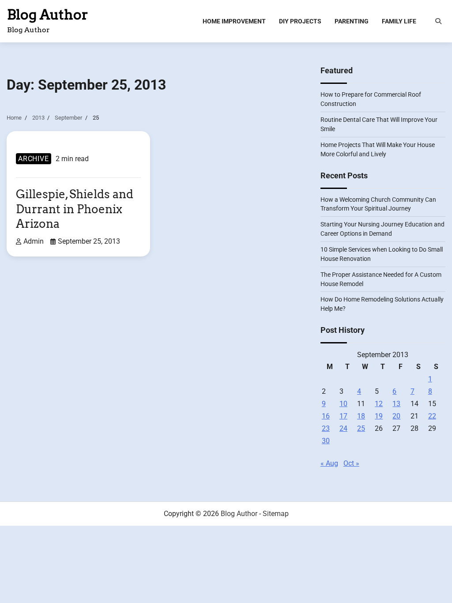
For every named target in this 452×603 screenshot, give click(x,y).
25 (361, 428)
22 (432, 416)
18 (361, 416)
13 (396, 403)
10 (343, 403)
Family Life (399, 21)
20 (396, 416)
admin (33, 241)
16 (326, 416)
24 (343, 428)
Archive (33, 159)
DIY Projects (300, 21)
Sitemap (276, 513)
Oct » (351, 463)
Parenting (352, 21)
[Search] (438, 21)
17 (343, 416)
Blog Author (47, 14)
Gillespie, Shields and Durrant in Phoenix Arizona (74, 209)
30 (326, 441)
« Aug (329, 463)
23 (326, 428)
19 (379, 416)
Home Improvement (234, 21)
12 (379, 403)
